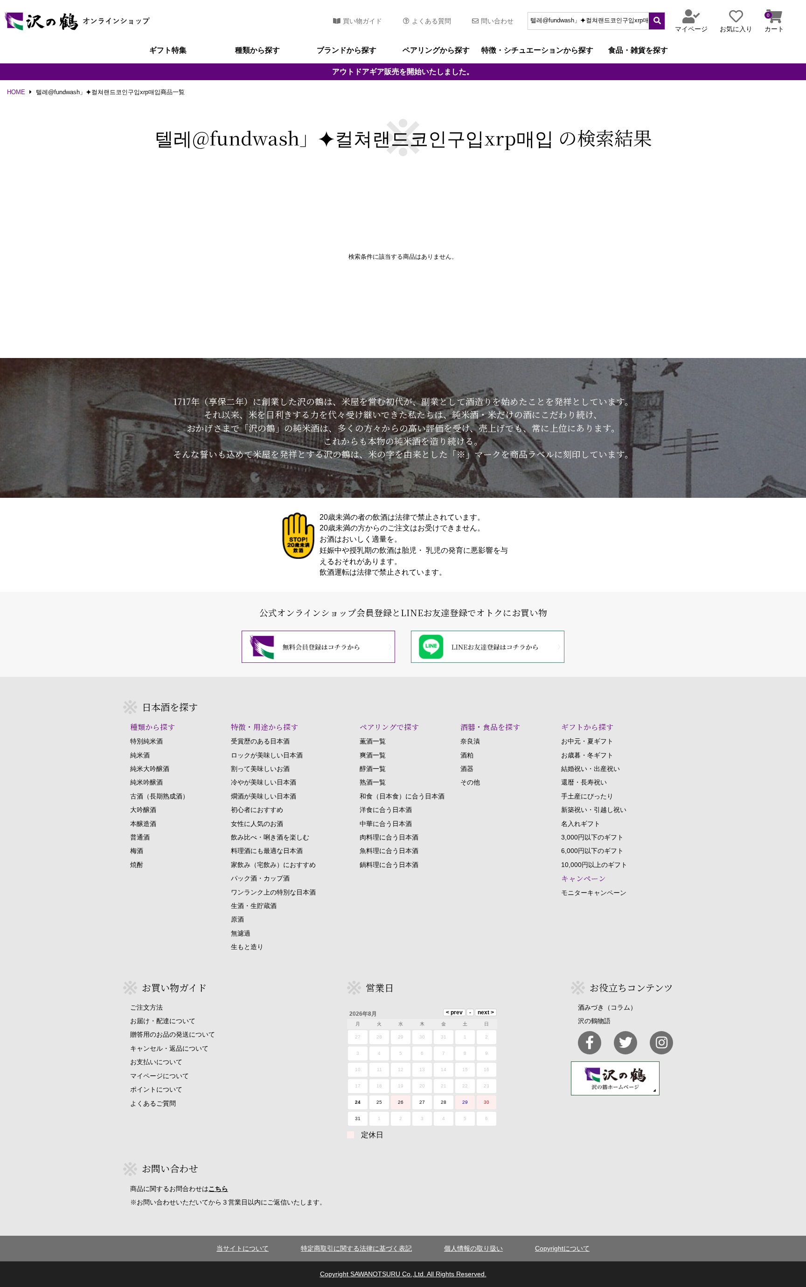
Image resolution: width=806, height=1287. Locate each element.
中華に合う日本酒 (386, 823)
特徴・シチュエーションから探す (537, 50)
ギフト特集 (168, 50)
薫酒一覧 (373, 741)
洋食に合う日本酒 (386, 809)
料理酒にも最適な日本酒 (267, 850)
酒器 (466, 768)
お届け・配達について (162, 1021)
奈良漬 (470, 741)
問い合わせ (497, 21)
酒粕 (466, 755)
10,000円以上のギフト (594, 864)
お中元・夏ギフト (587, 741)
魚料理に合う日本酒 (389, 850)
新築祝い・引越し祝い (593, 809)
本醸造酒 (143, 823)
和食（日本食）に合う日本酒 (402, 796)
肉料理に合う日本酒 (389, 837)
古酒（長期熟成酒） (159, 796)
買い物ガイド (362, 21)
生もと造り (247, 946)
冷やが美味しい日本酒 (263, 782)
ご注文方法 (146, 1007)
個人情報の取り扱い (473, 1248)
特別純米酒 (146, 741)
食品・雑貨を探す (638, 50)
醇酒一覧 (373, 768)
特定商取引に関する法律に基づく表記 (356, 1248)
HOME (16, 92)
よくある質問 (431, 21)
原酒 (237, 919)
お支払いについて (156, 1062)
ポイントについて (156, 1089)
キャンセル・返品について (169, 1048)
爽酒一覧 (373, 755)
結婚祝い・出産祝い (590, 768)
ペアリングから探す (436, 50)
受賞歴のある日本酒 (260, 741)
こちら (218, 1188)
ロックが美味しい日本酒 (267, 755)
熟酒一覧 (373, 782)
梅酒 (136, 850)
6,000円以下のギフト (592, 850)
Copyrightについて (562, 1248)
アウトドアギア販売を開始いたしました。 (403, 72)
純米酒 (140, 755)
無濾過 (240, 933)
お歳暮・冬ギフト (587, 755)
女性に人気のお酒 (257, 823)
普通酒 (140, 837)
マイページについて (159, 1076)
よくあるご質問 (153, 1103)
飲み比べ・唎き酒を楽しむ (270, 837)
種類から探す (257, 50)
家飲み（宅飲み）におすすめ (273, 864)
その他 (470, 782)
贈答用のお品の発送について (172, 1034)
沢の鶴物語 (594, 1021)
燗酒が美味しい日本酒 (263, 796)
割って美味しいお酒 (260, 768)
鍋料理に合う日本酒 (389, 864)
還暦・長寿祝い (584, 782)
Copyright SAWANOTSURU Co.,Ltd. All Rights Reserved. (403, 1274)
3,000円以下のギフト (592, 837)
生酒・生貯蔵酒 (254, 905)
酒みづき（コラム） (607, 1007)
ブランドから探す (346, 50)
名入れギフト (580, 823)
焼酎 (136, 864)
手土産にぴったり (587, 796)
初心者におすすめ (257, 809)
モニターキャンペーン (593, 892)
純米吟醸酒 (146, 782)
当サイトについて (242, 1248)
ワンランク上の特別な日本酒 (273, 892)
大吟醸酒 (143, 809)
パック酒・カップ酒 (260, 878)
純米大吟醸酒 (149, 768)
